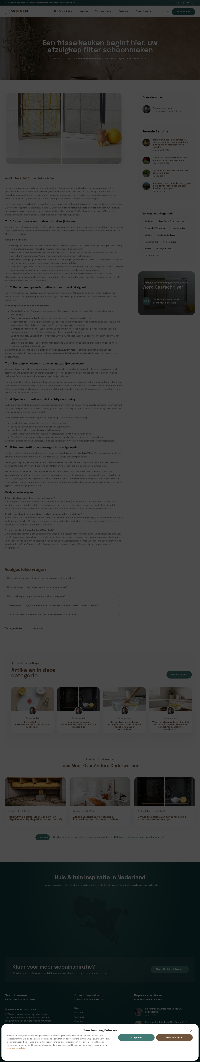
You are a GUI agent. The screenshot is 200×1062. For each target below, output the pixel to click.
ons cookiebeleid (16, 1048)
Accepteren (136, 1037)
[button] (191, 1030)
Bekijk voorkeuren (174, 1037)
